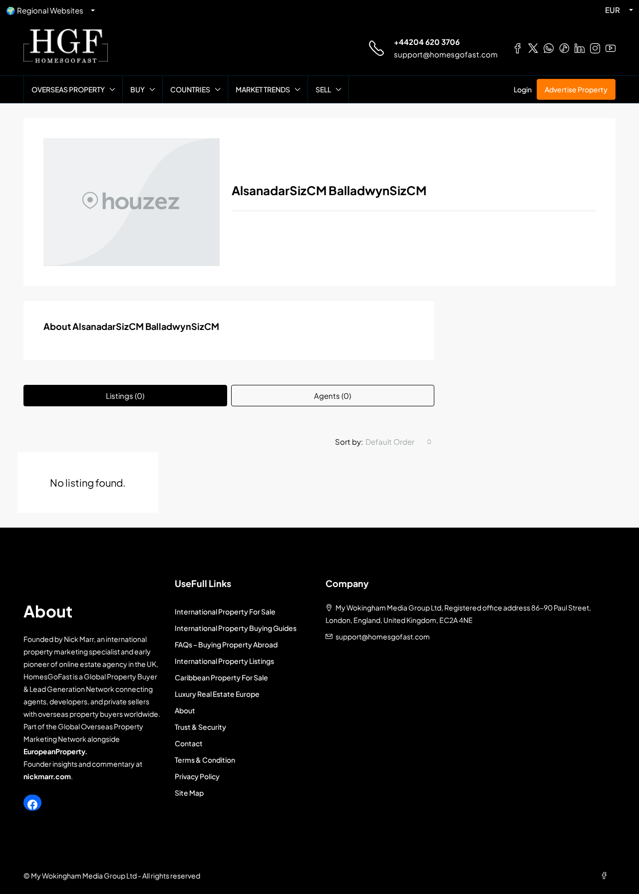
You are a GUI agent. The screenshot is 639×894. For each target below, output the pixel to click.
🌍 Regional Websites (44, 10)
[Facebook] (32, 805)
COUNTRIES (190, 89)
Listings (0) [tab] (125, 395)
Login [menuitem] (523, 89)
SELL (323, 89)
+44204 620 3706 (427, 41)
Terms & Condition (205, 759)
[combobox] (398, 441)
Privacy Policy (197, 776)
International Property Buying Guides (236, 627)
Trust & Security (200, 726)
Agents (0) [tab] (332, 395)
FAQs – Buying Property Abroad (226, 644)
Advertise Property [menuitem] (576, 89)
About (185, 710)
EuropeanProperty (54, 751)
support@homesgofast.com (446, 54)
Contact (189, 743)
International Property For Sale (225, 611)
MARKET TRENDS (263, 89)
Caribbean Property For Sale (221, 677)
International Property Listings (224, 660)
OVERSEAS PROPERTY (68, 89)
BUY (137, 89)
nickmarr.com (47, 776)
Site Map (189, 792)
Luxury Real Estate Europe (217, 693)
